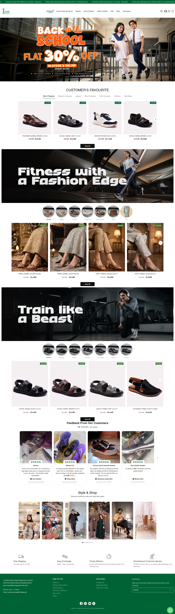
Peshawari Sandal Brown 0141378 (34, 136)
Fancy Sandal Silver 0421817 (145, 274)
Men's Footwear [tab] (49, 96)
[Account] (169, 11)
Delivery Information (60, 585)
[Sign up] (171, 590)
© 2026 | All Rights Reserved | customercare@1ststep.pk (87, 608)
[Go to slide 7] (92, 542)
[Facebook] (81, 603)
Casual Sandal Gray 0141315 (106, 409)
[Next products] (161, 243)
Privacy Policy (58, 588)
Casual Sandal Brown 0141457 (140, 136)
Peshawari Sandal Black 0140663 (145, 409)
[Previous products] (14, 243)
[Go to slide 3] (86, 542)
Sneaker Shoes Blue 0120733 (105, 136)
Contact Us (100, 582)
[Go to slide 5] (89, 542)
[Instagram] (85, 603)
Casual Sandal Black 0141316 (30, 409)
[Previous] (19, 119)
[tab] (88, 82)
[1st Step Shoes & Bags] (87, 49)
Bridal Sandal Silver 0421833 (68, 274)
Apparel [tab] (78, 96)
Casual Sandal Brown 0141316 (68, 409)
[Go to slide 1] (82, 542)
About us (56, 582)
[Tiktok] (93, 603)
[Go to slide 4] (87, 542)
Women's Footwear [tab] (65, 96)
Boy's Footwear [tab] (90, 96)
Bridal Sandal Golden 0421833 (30, 274)
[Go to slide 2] (84, 542)
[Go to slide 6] (91, 542)
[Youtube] (89, 603)
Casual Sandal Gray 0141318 (69, 136)
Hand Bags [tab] (128, 96)
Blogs (55, 596)
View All (87, 146)
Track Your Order (102, 588)
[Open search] (162, 11)
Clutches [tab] (117, 96)
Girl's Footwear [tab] (105, 96)
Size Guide (56, 593)
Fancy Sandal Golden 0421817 (107, 274)
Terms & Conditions (59, 590)
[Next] (156, 119)
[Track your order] (165, 11)
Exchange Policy (102, 585)
